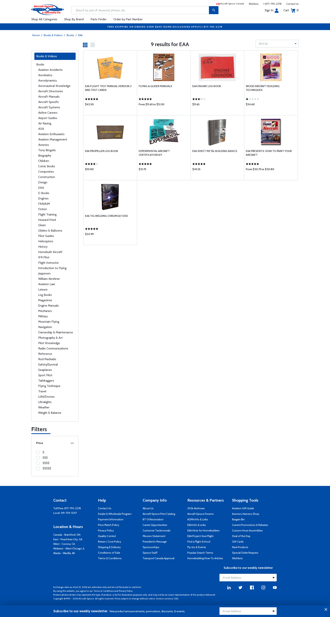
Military (43, 316)
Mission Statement (154, 536)
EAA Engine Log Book (206, 86)
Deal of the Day (241, 536)
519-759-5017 (69, 513)
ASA (41, 129)
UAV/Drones (46, 396)
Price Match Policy (108, 525)
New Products (240, 547)
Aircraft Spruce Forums (200, 514)
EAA (80, 35)
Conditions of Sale (109, 552)
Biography (44, 155)
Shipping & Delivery (109, 547)
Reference (45, 354)
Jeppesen (44, 273)
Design (42, 182)
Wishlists (254, 3)
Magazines (45, 300)
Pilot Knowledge (49, 343)
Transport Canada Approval (158, 558)
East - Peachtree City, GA (67, 539)
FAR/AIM (44, 204)
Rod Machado (47, 359)
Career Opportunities (155, 525)
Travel (42, 391)
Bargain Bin (238, 519)
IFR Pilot (43, 257)
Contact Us (292, 3)
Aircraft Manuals (49, 96)
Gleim (42, 225)
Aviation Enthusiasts (51, 134)
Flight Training (47, 214)
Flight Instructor (48, 262)
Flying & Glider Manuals (155, 86)
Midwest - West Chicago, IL (69, 548)
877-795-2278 (72, 508)
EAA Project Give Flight (200, 536)
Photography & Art (50, 338)
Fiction (42, 209)
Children (43, 161)
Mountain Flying (48, 321)
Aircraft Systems (49, 107)
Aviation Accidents (50, 70)
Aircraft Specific (48, 102)
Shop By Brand (74, 19)
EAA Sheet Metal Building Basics (214, 151)
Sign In (269, 10)
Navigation (45, 327)
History (43, 246)
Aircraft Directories (50, 91)
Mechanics (45, 311)
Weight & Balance (49, 413)
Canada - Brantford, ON (66, 534)
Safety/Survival (48, 364)
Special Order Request (245, 552)
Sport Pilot (45, 375)
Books (70, 35)
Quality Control (107, 536)
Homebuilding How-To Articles (205, 558)
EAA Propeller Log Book (101, 151)
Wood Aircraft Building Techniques (263, 88)
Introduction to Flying (52, 268)
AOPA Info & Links (197, 519)
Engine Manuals (48, 305)
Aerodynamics (47, 80)
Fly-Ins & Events (196, 547)
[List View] (92, 45)
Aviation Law (46, 284)
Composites (46, 171)
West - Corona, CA (64, 544)
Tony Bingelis (47, 150)
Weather (43, 407)
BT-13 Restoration (153, 519)
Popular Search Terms (200, 552)
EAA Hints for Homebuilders (203, 530)
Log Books (45, 295)
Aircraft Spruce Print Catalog (159, 514)
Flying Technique (49, 386)
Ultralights (45, 402)
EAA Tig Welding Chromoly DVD (106, 216)
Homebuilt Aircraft (50, 252)
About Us (148, 508)
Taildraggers (46, 380)
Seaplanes (45, 370)
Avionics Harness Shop (245, 514)
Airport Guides (47, 118)
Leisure (43, 289)
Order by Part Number (128, 19)
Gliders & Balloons (50, 230)
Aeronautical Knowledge (54, 86)
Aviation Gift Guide (243, 508)
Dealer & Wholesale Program (115, 514)
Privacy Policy (106, 530)
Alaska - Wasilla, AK (64, 553)
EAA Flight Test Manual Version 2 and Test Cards (108, 88)
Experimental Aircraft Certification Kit (154, 153)
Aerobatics (45, 75)
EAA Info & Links (196, 525)
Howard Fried (47, 220)
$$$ (45, 457)
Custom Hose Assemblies (247, 530)
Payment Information (110, 519)
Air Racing (44, 123)
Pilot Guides (46, 236)
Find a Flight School (198, 541)
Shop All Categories (44, 19)
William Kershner (49, 279)
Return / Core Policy (109, 541)
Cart (291, 10)
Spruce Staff (150, 552)
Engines (43, 198)
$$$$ (46, 463)
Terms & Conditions (110, 558)
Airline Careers (47, 112)
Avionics (43, 145)
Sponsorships (151, 547)
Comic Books (46, 166)
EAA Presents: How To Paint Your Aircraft (269, 153)
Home (36, 35)
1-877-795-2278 (272, 3)
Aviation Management (52, 139)
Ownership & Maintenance (55, 332)
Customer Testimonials (157, 530)
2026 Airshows (196, 508)
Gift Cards (238, 541)
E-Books (43, 193)
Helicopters (45, 241)
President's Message (155, 541)
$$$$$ (47, 468)
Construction (46, 177)
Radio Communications (53, 348)
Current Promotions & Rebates (250, 525)
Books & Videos (53, 35)
